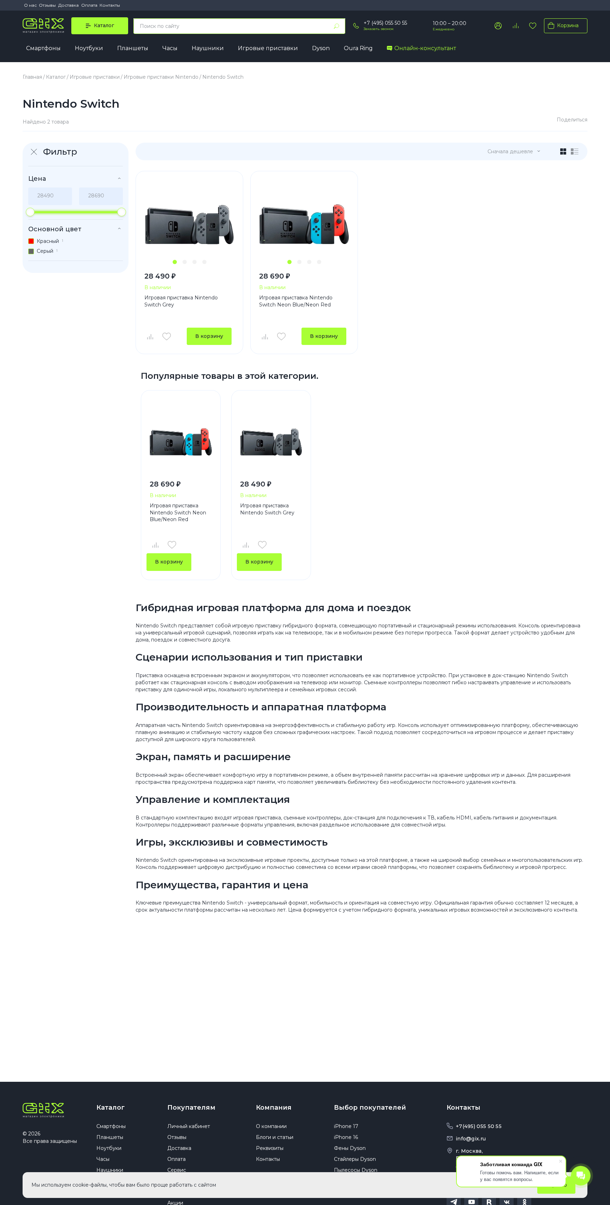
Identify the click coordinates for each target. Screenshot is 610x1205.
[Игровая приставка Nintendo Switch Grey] (189, 219)
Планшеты (132, 48)
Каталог (110, 1107)
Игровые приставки (268, 48)
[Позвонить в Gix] (356, 25)
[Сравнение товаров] (515, 26)
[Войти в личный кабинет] (498, 26)
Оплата (89, 5)
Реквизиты (269, 1148)
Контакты (110, 5)
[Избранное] (533, 26)
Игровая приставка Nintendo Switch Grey (181, 301)
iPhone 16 (346, 1137)
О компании (271, 1126)
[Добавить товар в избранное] (166, 336)
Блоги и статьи (274, 1137)
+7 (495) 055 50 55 (385, 23)
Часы (170, 48)
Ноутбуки (89, 48)
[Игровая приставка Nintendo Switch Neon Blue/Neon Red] (304, 219)
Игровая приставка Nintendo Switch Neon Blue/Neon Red (296, 301)
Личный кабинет (188, 1126)
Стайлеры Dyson (355, 1159)
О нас (30, 5)
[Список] (574, 151)
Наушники (208, 48)
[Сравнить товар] (149, 336)
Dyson (321, 48)
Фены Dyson (350, 1148)
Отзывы (47, 5)
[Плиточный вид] (563, 151)
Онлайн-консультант (425, 48)
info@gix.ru (471, 1138)
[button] (175, 262)
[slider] (30, 212)
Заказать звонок (379, 28)
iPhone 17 (346, 1126)
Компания (274, 1107)
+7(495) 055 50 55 (479, 1126)
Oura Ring (358, 48)
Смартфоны (43, 48)
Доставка (68, 5)
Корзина (568, 25)
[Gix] (43, 25)
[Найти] (336, 26)
